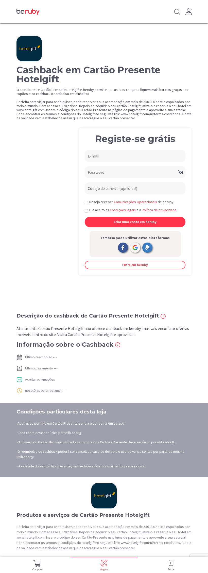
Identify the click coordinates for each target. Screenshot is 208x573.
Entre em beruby (135, 265)
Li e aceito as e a (133, 210)
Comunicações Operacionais (135, 202)
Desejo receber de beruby (131, 202)
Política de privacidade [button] (159, 210)
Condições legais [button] (123, 210)
